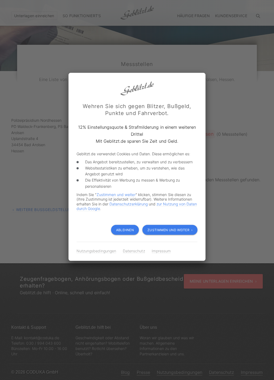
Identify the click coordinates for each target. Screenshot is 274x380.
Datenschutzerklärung (128, 203)
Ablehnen (125, 230)
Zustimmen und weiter (116, 194)
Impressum (161, 251)
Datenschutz (134, 251)
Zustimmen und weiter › (169, 230)
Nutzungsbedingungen (96, 251)
